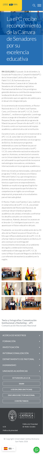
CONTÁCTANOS (21, 401)
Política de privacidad (10, 430)
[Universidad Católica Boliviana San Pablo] (10, 4)
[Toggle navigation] (34, 5)
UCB (4, 427)
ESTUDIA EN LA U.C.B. (21, 378)
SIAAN (21, 384)
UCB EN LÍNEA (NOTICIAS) (21, 389)
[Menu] (39, 5)
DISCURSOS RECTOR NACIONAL (21, 395)
